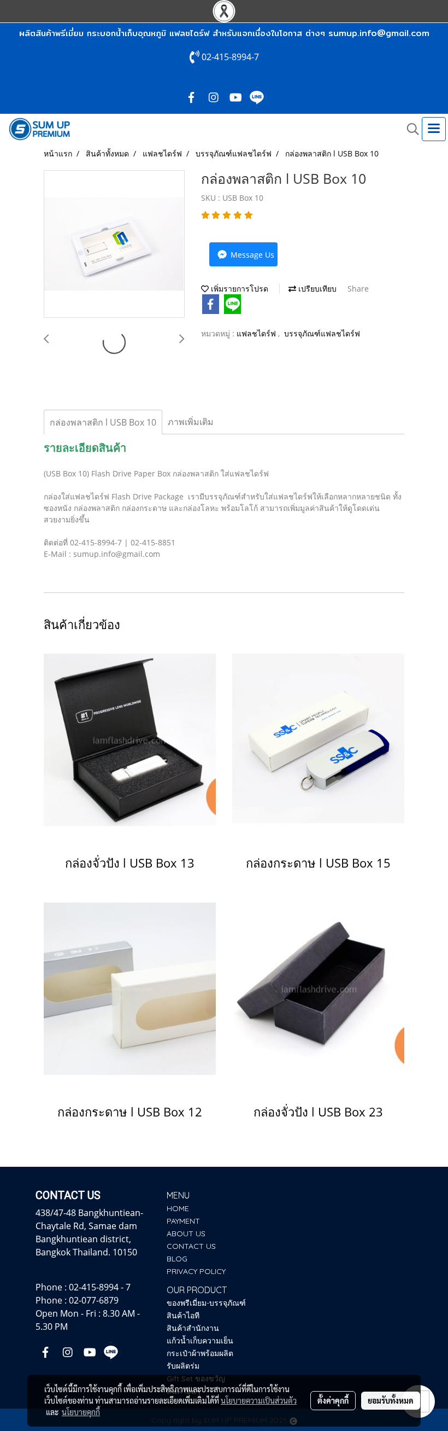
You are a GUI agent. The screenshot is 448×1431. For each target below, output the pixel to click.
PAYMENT (183, 1221)
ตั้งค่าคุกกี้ (333, 1400)
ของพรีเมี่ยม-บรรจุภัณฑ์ (206, 1303)
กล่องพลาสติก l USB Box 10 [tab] (103, 422)
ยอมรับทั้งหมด (391, 1400)
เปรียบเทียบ (316, 288)
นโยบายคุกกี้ (81, 1412)
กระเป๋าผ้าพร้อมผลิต (200, 1353)
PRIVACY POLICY (196, 1271)
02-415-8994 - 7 (100, 1287)
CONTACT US (191, 1246)
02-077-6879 (94, 1300)
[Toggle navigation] (434, 129)
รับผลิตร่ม (183, 1366)
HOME (178, 1208)
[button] (409, 129)
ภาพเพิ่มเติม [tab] (191, 422)
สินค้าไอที (183, 1316)
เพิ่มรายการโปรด (238, 288)
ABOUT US (186, 1233)
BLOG (177, 1259)
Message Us (251, 254)
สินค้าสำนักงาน (193, 1328)
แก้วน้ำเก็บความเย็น (200, 1341)
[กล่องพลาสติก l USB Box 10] (114, 244)
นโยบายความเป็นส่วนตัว (259, 1400)
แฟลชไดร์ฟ (257, 333)
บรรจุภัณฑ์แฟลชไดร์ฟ (322, 333)
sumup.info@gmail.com (378, 33)
